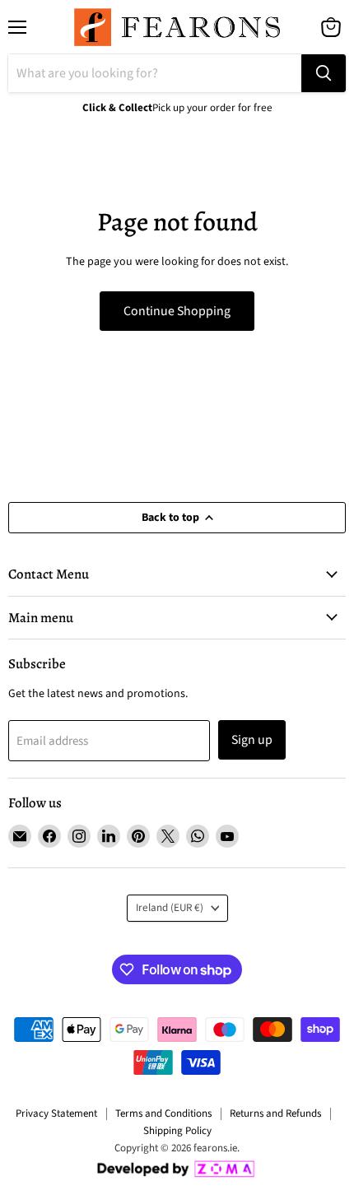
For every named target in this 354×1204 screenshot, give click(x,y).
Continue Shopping (177, 311)
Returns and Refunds (275, 1113)
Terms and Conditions (163, 1113)
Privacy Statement (56, 1113)
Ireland (169, 907)
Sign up (251, 740)
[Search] (323, 73)
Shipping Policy (177, 1130)
